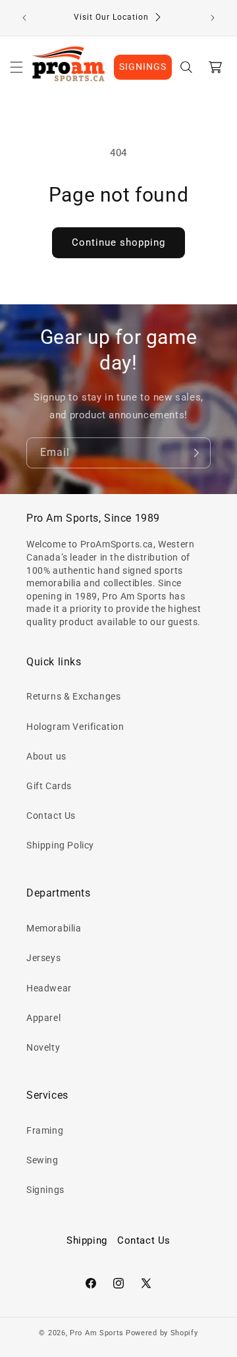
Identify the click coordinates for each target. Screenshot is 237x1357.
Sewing (42, 1160)
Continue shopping (118, 242)
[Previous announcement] (24, 17)
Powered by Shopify (162, 1333)
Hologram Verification (75, 726)
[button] (16, 67)
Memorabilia (54, 928)
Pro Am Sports (97, 1333)
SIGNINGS (143, 66)
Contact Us (51, 815)
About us (46, 756)
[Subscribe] (195, 452)
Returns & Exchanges (73, 696)
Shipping (86, 1240)
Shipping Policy (60, 845)
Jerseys (43, 958)
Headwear (49, 988)
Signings (45, 1189)
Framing (44, 1130)
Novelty (43, 1047)
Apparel (43, 1017)
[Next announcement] (212, 17)
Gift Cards (49, 786)
